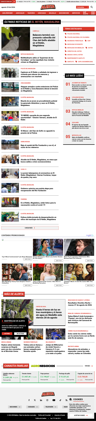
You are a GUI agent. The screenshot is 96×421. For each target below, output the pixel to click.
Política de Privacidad (44, 415)
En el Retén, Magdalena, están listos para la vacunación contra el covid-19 (38, 204)
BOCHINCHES (64, 13)
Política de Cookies (81, 411)
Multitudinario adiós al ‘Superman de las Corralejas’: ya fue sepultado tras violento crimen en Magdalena (37, 60)
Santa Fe (70, 61)
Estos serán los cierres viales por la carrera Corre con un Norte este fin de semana (81, 336)
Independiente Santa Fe (76, 58)
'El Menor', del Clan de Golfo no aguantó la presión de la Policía (38, 132)
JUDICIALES (20, 13)
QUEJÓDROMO (7, 13)
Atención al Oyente (60, 415)
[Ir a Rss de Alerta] (66, 400)
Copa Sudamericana (85, 61)
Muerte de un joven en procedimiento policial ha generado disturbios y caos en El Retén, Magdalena (39, 103)
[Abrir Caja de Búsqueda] (92, 7)
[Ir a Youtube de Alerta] (54, 400)
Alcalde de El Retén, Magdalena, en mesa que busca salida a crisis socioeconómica (39, 161)
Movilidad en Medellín (75, 48)
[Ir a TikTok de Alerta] (60, 400)
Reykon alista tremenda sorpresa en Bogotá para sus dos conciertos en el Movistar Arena (11, 348)
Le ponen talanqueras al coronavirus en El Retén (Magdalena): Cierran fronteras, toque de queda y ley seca (38, 175)
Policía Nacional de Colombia (78, 37)
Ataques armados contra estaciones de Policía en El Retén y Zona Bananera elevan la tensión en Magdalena (39, 89)
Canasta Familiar (6, 1)
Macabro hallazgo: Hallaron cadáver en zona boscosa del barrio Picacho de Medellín (81, 113)
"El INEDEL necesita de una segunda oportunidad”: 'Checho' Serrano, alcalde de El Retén (39, 117)
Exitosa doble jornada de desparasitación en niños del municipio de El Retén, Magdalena (38, 218)
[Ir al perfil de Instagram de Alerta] (47, 400)
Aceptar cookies (79, 415)
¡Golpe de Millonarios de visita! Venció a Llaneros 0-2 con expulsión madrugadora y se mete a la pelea (55, 349)
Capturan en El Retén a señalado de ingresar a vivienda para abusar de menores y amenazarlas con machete (39, 74)
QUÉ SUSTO (85, 13)
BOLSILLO (52, 13)
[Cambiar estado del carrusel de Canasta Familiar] (14, 1)
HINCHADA (42, 13)
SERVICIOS (76, 13)
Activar (7, 333)
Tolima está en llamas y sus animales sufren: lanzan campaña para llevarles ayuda (33, 348)
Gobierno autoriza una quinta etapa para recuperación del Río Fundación (37, 189)
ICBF (88, 41)
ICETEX (90, 48)
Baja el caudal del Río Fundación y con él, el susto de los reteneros (38, 146)
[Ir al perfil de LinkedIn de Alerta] (41, 400)
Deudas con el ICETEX (75, 55)
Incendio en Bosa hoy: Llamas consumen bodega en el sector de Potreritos (81, 101)
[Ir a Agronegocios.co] (43, 366)
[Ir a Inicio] (48, 7)
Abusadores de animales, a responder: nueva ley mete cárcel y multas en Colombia (79, 351)
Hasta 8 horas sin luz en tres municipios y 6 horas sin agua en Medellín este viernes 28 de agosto (49, 313)
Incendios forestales (75, 41)
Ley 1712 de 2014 (55, 418)
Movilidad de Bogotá (75, 44)
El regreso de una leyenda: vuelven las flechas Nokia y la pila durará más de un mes (81, 126)
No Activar (20, 334)
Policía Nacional (73, 34)
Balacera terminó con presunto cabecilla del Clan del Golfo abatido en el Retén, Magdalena (44, 40)
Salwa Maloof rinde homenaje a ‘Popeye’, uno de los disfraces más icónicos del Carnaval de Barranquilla (80, 319)
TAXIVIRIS (31, 13)
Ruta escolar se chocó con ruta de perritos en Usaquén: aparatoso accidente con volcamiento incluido (82, 87)
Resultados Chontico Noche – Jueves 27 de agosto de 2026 (80, 304)
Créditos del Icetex (74, 51)
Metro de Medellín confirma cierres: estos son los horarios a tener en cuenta (81, 139)
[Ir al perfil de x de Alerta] (35, 400)
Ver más (87, 366)
